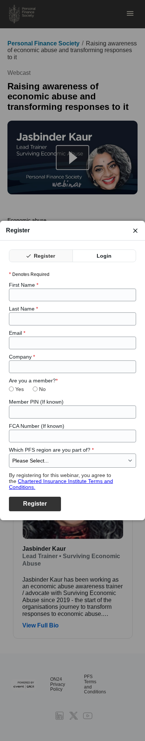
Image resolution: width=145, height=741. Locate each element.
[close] (135, 230)
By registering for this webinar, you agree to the (61, 481)
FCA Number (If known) (36, 426)
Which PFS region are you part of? (51, 450)
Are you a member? (33, 381)
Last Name (23, 309)
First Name (23, 285)
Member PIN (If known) (36, 402)
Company (22, 357)
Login (104, 256)
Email (17, 333)
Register (43, 256)
